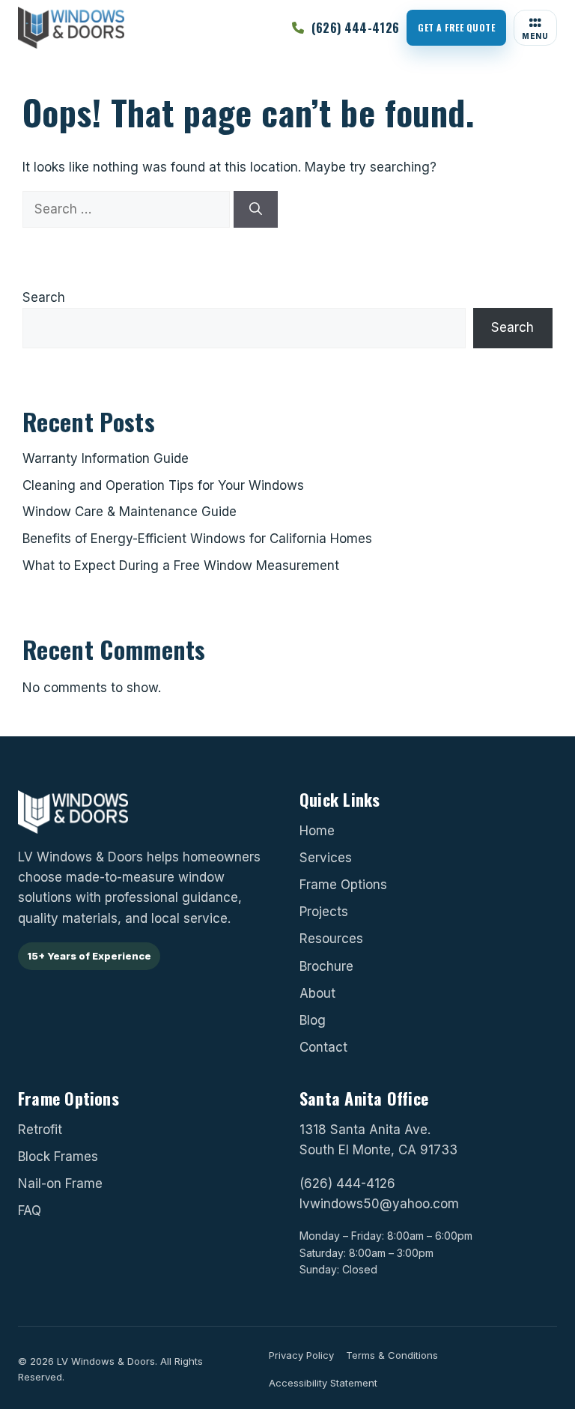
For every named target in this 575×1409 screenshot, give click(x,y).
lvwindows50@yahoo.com (379, 1203)
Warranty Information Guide (105, 458)
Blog (312, 1020)
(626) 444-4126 (347, 1183)
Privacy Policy (301, 1355)
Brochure (326, 966)
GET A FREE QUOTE (456, 27)
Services (325, 857)
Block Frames (58, 1155)
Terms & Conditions (392, 1355)
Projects (323, 911)
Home (317, 830)
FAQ (29, 1210)
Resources (331, 939)
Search (43, 297)
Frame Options (343, 884)
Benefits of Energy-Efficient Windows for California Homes (197, 538)
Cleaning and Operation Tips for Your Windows (163, 485)
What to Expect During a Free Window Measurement (180, 565)
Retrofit (40, 1128)
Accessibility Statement (323, 1383)
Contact (323, 1047)
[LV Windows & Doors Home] (71, 28)
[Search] (256, 209)
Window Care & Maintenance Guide (129, 511)
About (317, 993)
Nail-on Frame (60, 1183)
